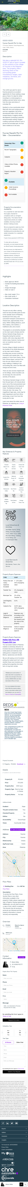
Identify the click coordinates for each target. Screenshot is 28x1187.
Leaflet (10, 876)
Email (4, 989)
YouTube (16, 1123)
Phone (5, 982)
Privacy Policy (5, 1147)
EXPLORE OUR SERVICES (13, 435)
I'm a (4, 996)
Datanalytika (18, 694)
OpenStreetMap (17, 876)
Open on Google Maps (18, 829)
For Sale (10, 40)
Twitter (11, 1123)
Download (20, 764)
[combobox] (14, 999)
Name (4, 975)
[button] (14, 17)
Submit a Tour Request (14, 1071)
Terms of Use (7, 1016)
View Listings (21, 957)
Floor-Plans (6, 889)
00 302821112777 (17, 964)
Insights (4, 1140)
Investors (4, 1136)
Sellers (4, 1132)
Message (6, 1003)
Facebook (2, 1123)
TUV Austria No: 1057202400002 (9, 1144)
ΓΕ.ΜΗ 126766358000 (6, 1149)
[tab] (14, 901)
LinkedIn (7, 1123)
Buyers (4, 1128)
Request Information (14, 1020)
